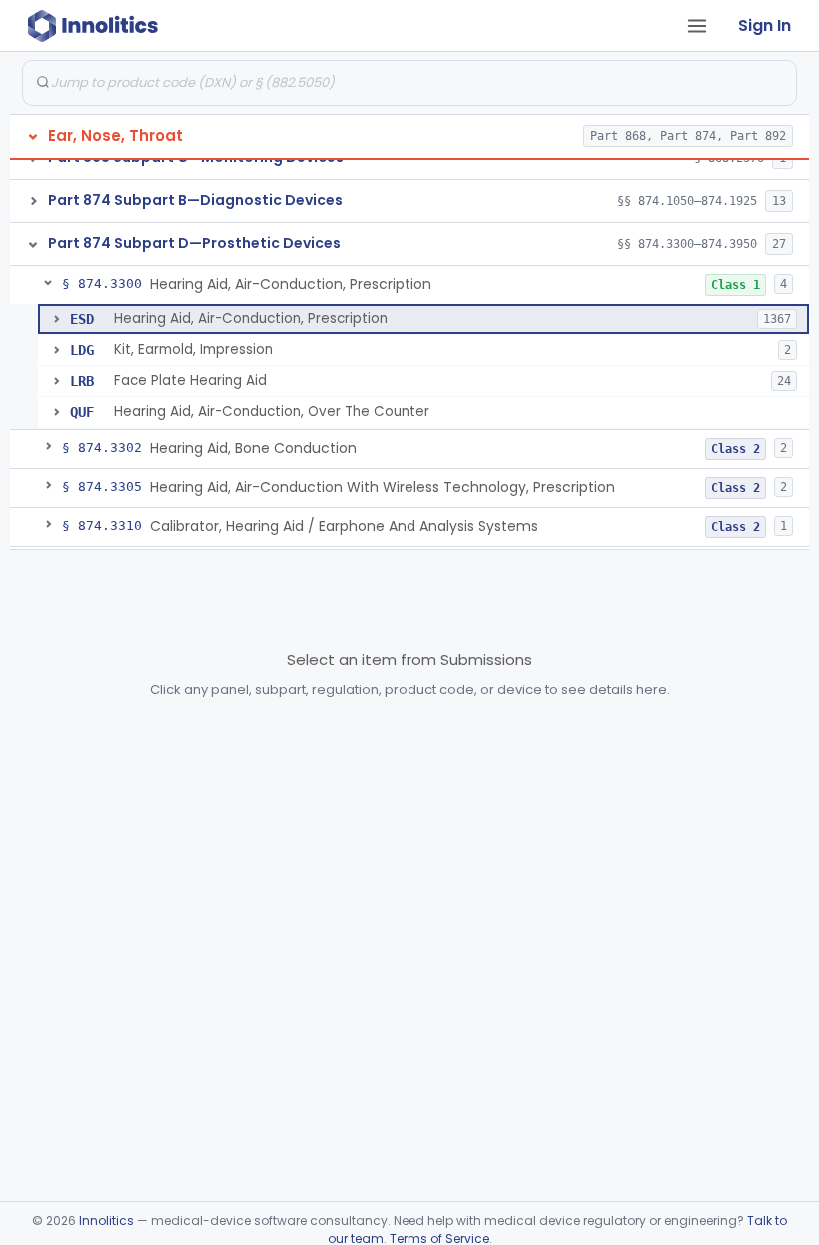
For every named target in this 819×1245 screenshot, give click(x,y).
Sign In (764, 25)
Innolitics (106, 1220)
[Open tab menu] (697, 26)
